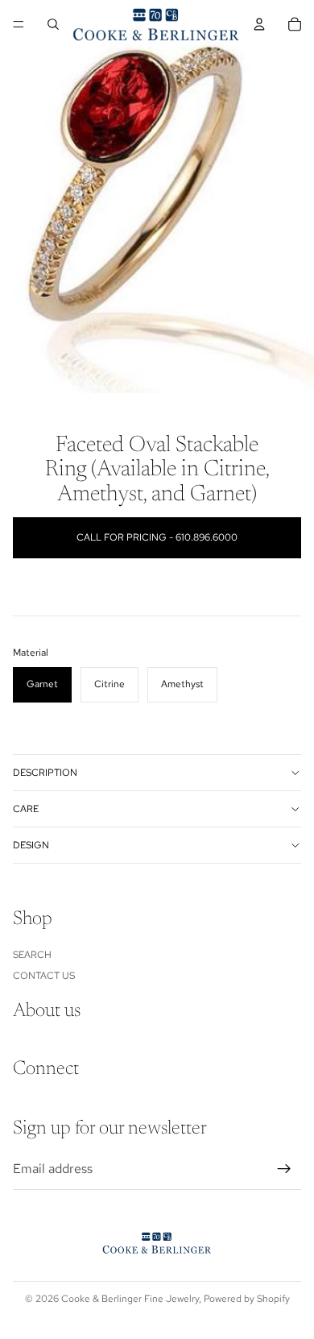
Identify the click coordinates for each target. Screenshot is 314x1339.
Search (32, 953)
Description (45, 772)
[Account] (259, 24)
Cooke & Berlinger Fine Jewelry (130, 1298)
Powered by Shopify (247, 1298)
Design (31, 845)
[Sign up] (284, 1169)
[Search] (53, 24)
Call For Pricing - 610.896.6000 (157, 537)
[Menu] (18, 24)
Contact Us (44, 975)
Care (26, 808)
